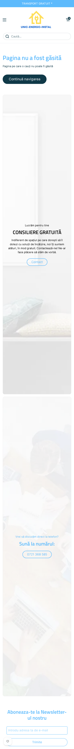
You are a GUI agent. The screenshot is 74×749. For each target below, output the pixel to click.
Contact (37, 262)
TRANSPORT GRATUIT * (37, 3)
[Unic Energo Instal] (36, 19)
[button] (67, 19)
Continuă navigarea (24, 79)
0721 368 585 (37, 554)
